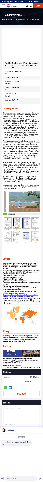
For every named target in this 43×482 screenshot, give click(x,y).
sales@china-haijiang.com (13, 2)
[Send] (40, 478)
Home (3, 19)
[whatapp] (5, 387)
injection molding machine (12, 115)
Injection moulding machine (11, 270)
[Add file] (2, 478)
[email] (10, 387)
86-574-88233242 (34, 2)
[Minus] (40, 430)
